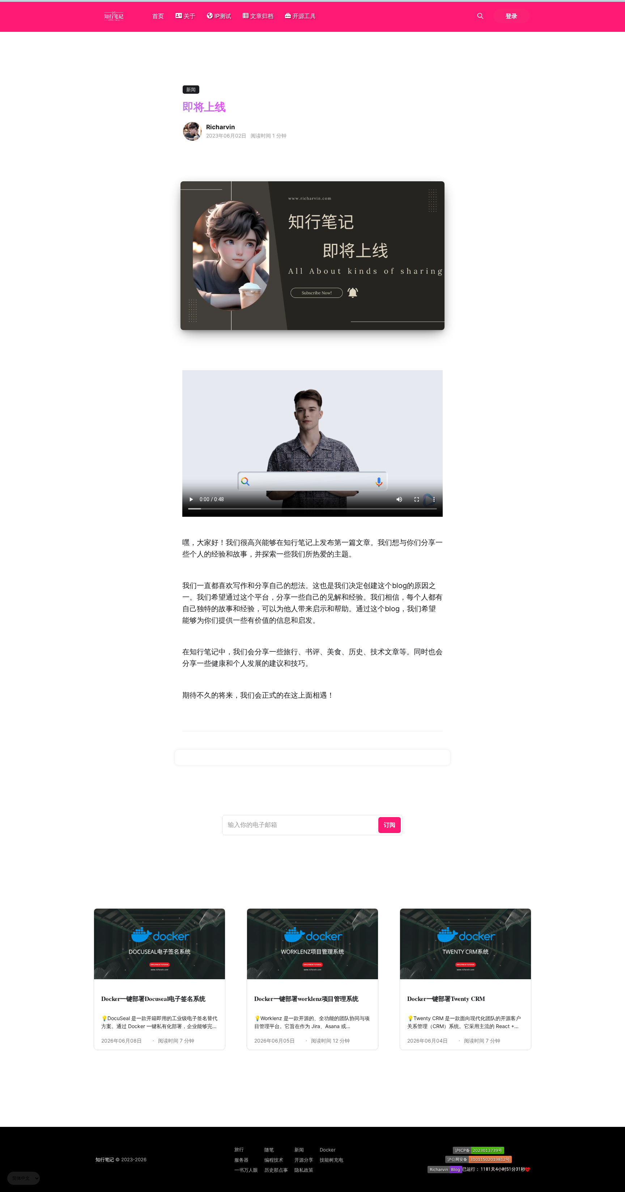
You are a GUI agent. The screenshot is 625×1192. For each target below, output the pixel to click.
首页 (158, 16)
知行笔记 (104, 1159)
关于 (189, 16)
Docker (328, 1150)
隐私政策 (303, 1170)
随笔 (269, 1150)
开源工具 (304, 16)
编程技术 (273, 1160)
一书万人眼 (246, 1170)
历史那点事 (276, 1170)
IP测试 (222, 16)
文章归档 (261, 16)
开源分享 (303, 1160)
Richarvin (220, 127)
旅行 (239, 1149)
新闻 (191, 89)
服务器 (241, 1160)
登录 (511, 16)
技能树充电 (331, 1160)
